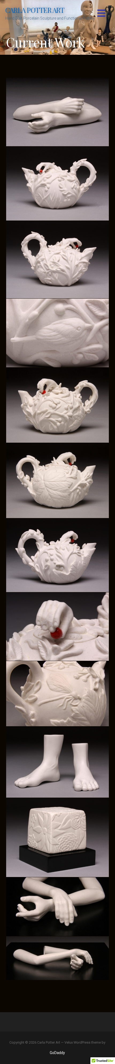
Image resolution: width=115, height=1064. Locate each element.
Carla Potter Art (34, 9)
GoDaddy (57, 1053)
